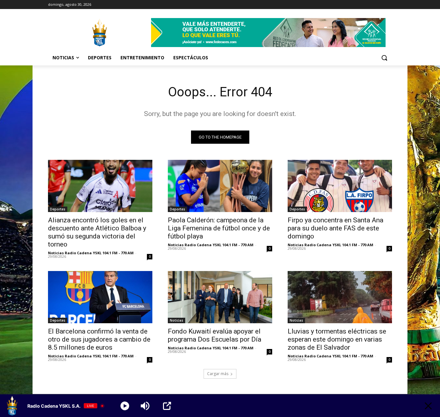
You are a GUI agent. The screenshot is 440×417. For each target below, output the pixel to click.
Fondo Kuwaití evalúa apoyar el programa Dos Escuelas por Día (214, 335)
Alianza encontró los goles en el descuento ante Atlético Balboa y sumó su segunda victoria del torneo (97, 232)
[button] (384, 57)
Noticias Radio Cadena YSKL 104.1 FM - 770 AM (91, 252)
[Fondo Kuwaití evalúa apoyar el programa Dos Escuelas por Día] (220, 297)
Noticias (176, 320)
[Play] (125, 406)
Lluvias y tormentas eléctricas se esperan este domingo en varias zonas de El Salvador (337, 339)
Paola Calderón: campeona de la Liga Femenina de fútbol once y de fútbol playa (219, 228)
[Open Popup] (167, 406)
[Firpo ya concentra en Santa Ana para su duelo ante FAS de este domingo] (340, 186)
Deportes (57, 209)
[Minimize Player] (428, 406)
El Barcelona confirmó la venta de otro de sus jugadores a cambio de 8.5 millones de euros (99, 339)
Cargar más (217, 373)
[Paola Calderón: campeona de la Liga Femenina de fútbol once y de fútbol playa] (220, 186)
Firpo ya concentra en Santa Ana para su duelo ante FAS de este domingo (335, 228)
